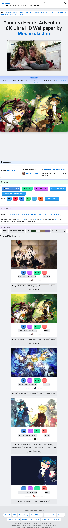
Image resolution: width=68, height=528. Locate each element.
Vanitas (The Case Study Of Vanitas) (31, 444)
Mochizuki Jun (34, 33)
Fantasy (20, 219)
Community (23, 5)
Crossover (37, 451)
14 (38, 326)
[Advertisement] (34, 145)
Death (26, 219)
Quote (37, 219)
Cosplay (51, 219)
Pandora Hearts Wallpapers (44, 12)
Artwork (18, 221)
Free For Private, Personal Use (54, 169)
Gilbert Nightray (23, 214)
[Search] (64, 3)
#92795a (42, 231)
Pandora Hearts (55, 214)
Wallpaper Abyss (11, 12)
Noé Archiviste (16, 447)
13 (38, 380)
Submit (13, 5)
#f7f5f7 (38, 231)
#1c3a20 (33, 231)
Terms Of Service (36, 515)
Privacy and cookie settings (51, 519)
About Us (7, 515)
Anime (45, 214)
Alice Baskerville (36, 214)
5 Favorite (41, 188)
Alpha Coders (6, 3)
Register (37, 5)
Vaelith (39, 388)
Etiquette (61, 515)
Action (12, 221)
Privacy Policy (23, 515)
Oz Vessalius (12, 214)
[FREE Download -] (23, 431)
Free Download (12, 188)
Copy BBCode (52, 198)
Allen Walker (12, 219)
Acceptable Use (50, 515)
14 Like (28, 188)
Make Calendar (57, 188)
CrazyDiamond (31, 173)
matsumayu (40, 496)
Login (31, 5)
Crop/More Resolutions (13, 193)
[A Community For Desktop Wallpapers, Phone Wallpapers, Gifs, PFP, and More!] (2, 12)
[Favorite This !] (30, 431)
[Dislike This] (44, 431)
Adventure (44, 219)
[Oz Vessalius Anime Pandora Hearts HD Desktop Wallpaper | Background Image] (34, 484)
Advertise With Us (14, 519)
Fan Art (24, 221)
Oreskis (40, 439)
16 (38, 272)
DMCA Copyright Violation (31, 519)
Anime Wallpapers (26, 12)
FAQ (14, 515)
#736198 (47, 231)
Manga (32, 219)
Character (31, 221)
